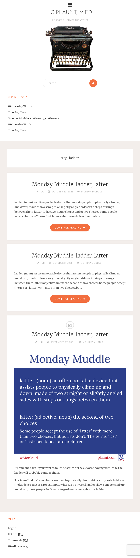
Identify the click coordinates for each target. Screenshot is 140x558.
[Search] (93, 83)
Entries (15, 534)
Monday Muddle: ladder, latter (70, 184)
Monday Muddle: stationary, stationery (33, 118)
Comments (18, 540)
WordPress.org (18, 546)
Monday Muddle (91, 191)
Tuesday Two (17, 112)
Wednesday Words (20, 106)
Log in (12, 528)
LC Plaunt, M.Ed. (70, 12)
